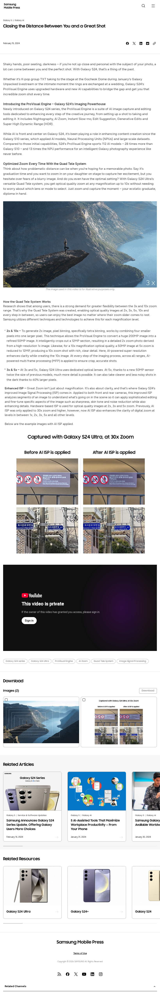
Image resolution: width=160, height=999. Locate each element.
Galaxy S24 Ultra (40, 661)
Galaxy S (7, 20)
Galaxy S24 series (15, 661)
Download (148, 690)
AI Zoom (83, 661)
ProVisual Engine (64, 661)
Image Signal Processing (132, 661)
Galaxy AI (19, 20)
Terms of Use (80, 953)
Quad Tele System (103, 661)
